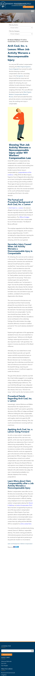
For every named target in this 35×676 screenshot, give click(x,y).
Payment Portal (7, 654)
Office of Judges (24, 217)
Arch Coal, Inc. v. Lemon (16, 208)
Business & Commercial (8, 673)
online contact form (25, 524)
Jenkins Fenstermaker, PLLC (24, 505)
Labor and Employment (14, 543)
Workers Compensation (26, 543)
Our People (4, 665)
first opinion (19, 76)
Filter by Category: (14, 31)
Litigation (4, 675)
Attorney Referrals (6, 661)
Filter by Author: (13, 25)
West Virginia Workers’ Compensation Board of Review (20, 94)
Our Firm (3, 663)
